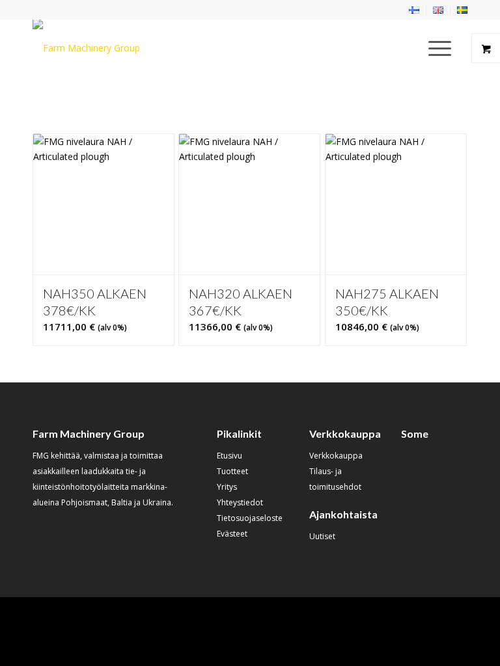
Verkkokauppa (336, 455)
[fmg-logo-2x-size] (86, 48)
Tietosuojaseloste (250, 518)
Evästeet (232, 533)
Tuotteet (232, 471)
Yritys (227, 486)
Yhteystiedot (240, 502)
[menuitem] (414, 10)
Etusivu (229, 455)
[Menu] (433, 48)
